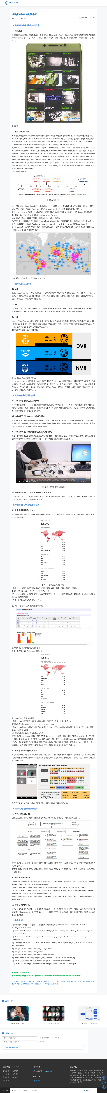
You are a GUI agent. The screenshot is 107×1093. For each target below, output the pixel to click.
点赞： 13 (16, 1090)
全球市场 (51, 981)
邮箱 (5, 1042)
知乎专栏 (6, 1080)
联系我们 (15, 1077)
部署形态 (46, 984)
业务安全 (14, 18)
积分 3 (88, 1090)
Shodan (31, 981)
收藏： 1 (36, 1090)
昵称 (5, 1038)
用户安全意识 (16, 984)
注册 (57, 1038)
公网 (57, 981)
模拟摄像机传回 (88, 981)
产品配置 (39, 981)
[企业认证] (26, 18)
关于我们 (15, 1071)
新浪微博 (6, 1077)
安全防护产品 (71, 981)
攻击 (79, 981)
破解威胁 (26, 984)
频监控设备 (55, 984)
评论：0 (27, 1090)
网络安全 (38, 984)
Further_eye (22, 18)
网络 (32, 984)
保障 (45, 981)
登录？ (54, 1038)
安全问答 (6, 1074)
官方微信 (6, 1071)
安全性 (63, 981)
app (16, 981)
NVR (25, 981)
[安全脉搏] (13, 3)
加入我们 (15, 1074)
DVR (21, 981)
